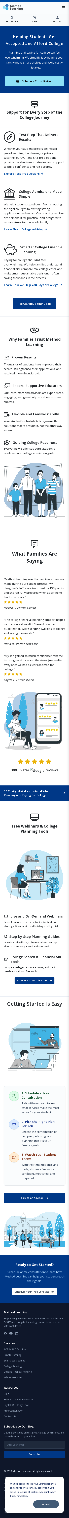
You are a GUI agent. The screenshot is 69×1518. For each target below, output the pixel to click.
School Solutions (13, 1377)
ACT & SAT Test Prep (15, 1349)
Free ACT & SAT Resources (18, 1399)
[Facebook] (5, 1333)
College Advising (13, 1366)
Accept (46, 1504)
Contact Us (10, 1416)
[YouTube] (11, 1333)
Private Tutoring (12, 1354)
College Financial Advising (18, 1371)
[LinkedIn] (16, 1333)
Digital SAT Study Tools (16, 1405)
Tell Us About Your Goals (34, 304)
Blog (6, 1393)
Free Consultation (13, 1410)
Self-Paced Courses (14, 1360)
